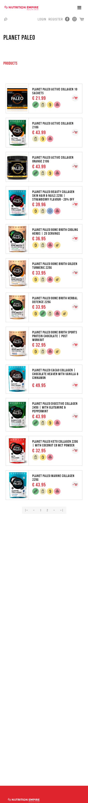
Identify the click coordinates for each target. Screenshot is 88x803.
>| (62, 510)
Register (56, 19)
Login (42, 19)
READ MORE (44, 98)
